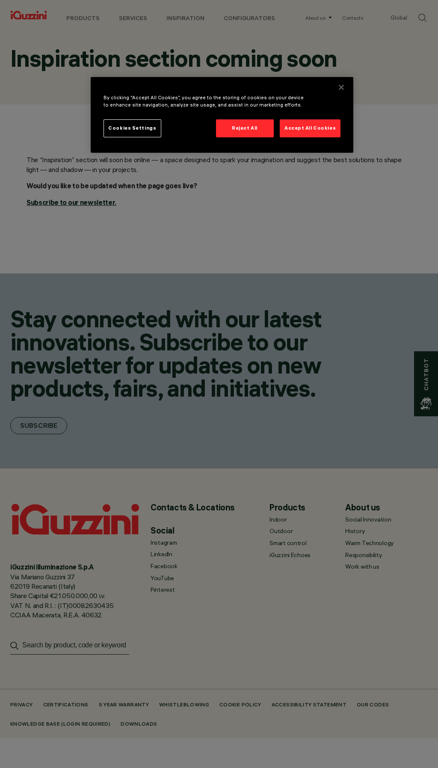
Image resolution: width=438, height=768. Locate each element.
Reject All (244, 128)
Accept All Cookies (310, 128)
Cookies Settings (132, 128)
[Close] (341, 87)
